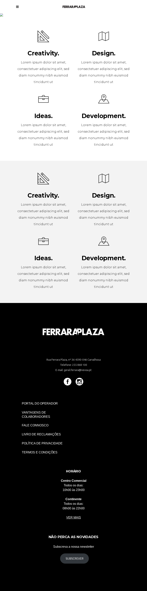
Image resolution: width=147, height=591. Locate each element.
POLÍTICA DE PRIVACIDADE (42, 443)
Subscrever (74, 558)
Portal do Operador (40, 403)
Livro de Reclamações (41, 434)
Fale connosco (35, 425)
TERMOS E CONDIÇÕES (39, 452)
